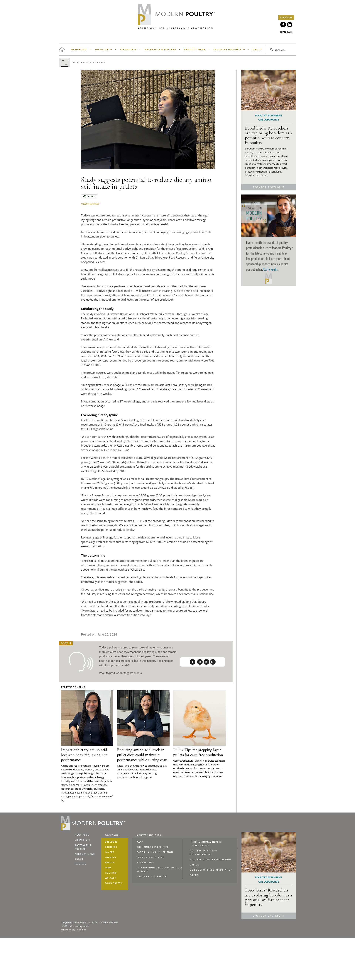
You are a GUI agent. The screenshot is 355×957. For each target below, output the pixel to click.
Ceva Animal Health (150, 857)
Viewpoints (128, 49)
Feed (108, 867)
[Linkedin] (200, 662)
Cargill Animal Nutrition (155, 852)
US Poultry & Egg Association (211, 869)
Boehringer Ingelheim (152, 847)
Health (110, 862)
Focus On (102, 49)
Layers (109, 852)
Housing (111, 872)
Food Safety (113, 883)
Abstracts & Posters (160, 49)
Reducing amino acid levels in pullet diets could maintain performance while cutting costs (142, 754)
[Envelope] (213, 662)
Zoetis (194, 875)
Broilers (111, 847)
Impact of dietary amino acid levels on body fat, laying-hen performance (84, 754)
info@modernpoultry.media (75, 926)
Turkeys (110, 857)
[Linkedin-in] (289, 24)
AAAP (140, 841)
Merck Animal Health (152, 876)
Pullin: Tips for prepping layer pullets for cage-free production (198, 752)
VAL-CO (194, 864)
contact (81, 864)
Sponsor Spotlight (269, 187)
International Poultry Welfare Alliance (159, 869)
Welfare (110, 878)
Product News (195, 49)
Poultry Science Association (210, 859)
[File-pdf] (206, 662)
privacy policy (68, 929)
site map (81, 929)
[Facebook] (192, 662)
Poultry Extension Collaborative (203, 852)
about (257, 49)
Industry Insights (227, 49)
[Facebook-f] (283, 24)
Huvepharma (145, 862)
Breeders (111, 841)
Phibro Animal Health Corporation (206, 843)
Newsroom (79, 49)
